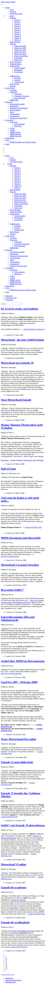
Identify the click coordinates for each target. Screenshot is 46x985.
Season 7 (17, 32)
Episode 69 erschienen (13, 887)
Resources (9, 102)
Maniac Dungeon (20, 54)
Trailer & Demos (16, 64)
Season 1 (17, 20)
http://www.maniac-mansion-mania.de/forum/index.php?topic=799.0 (22, 601)
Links (7, 144)
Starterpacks (14, 106)
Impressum (9, 978)
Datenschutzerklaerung (13, 980)
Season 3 (17, 24)
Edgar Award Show (21, 56)
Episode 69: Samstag (18, 900)
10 (6, 958)
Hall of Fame (14, 84)
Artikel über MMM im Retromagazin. (23, 661)
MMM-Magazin (15, 134)
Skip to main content (8, 2)
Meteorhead (18, 70)
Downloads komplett (17, 104)
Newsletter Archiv (16, 14)
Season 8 (17, 34)
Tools (12, 112)
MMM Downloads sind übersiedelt (21, 537)
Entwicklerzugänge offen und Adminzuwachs (17, 618)
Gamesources (14, 116)
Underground (14, 66)
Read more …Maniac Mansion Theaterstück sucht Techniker (22, 460)
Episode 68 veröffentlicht (15, 922)
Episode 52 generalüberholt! (17, 762)
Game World (9, 88)
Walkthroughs (15, 76)
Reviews (13, 86)
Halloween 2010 (20, 50)
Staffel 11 (17, 40)
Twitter (12, 130)
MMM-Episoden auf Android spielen (23, 142)
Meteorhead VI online (13, 864)
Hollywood (18, 60)
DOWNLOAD (33, 527)
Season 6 (17, 30)
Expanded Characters (21, 96)
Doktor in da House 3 (34, 329)
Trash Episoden (19, 68)
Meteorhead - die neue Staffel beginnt (22, 339)
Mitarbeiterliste (10, 982)
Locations (13, 90)
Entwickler (14, 122)
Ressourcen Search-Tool (18, 118)
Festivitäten (18, 58)
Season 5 (17, 28)
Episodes (13, 18)
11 (6, 961)
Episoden (17, 78)
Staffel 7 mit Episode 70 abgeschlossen (23, 825)
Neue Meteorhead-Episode (16, 399)
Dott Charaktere (20, 98)
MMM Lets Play (16, 136)
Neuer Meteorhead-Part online (18, 739)
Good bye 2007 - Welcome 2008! (19, 682)
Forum (12, 128)
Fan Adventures (15, 62)
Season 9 (17, 36)
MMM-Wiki (14, 100)
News (12, 10)
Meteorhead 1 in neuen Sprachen (20, 564)
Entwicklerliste (19, 124)
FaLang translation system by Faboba (7, 974)
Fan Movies (18, 72)
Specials (13, 44)
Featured (13, 12)
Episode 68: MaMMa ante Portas (22, 931)
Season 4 (17, 26)
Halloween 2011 (20, 52)
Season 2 (17, 22)
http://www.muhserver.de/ (10, 556)
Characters (13, 92)
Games (11, 16)
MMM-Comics (15, 132)
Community (9, 120)
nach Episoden (15, 110)
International (9, 138)
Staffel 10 (17, 38)
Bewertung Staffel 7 (12, 589)
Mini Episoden (15, 42)
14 (6, 967)
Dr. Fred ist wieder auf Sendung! (19, 308)
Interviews (18, 126)
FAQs (7, 140)
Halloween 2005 (20, 46)
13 (6, 965)
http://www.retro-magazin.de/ (11, 674)
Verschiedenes (15, 114)
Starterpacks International (19, 108)
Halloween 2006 (20, 48)
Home (7, 8)
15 (6, 969)
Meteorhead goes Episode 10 (17, 362)
